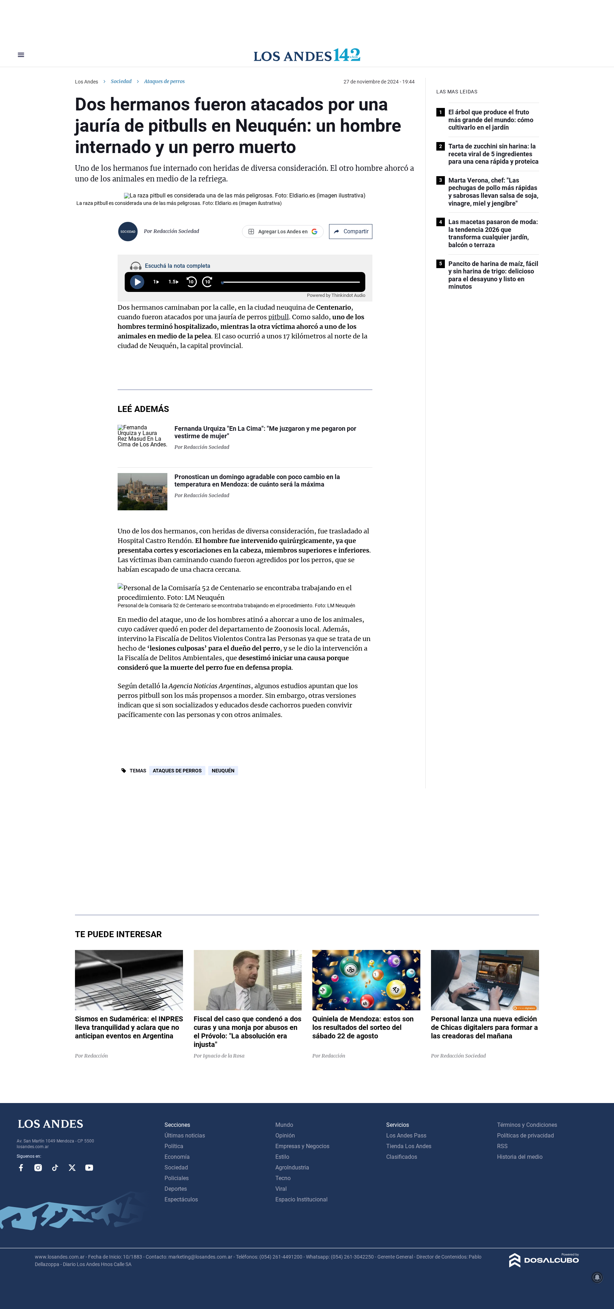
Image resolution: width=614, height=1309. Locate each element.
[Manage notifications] (597, 1277)
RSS (502, 1146)
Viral (281, 1188)
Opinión (285, 1135)
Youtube (89, 1167)
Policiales (177, 1178)
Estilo (282, 1156)
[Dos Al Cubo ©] (544, 1265)
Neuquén (223, 770)
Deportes (176, 1188)
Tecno (283, 1178)
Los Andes (86, 82)
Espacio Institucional (301, 1199)
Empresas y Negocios (302, 1146)
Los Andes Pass (406, 1135)
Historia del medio (520, 1156)
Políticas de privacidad (525, 1135)
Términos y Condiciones (527, 1124)
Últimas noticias (185, 1135)
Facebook (21, 1167)
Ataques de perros (177, 770)
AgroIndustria (292, 1167)
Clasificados (401, 1156)
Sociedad (121, 81)
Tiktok (55, 1167)
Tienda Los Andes (408, 1146)
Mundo (284, 1124)
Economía (177, 1156)
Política (174, 1146)
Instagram (38, 1167)
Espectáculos (181, 1199)
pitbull (278, 317)
